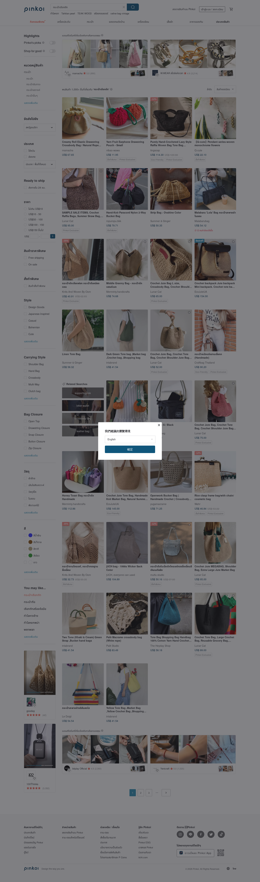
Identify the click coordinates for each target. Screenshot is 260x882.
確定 (130, 449)
